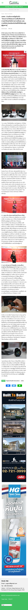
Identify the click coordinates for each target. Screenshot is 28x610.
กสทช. (22, 381)
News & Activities (8, 13)
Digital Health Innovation (13, 381)
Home (2, 13)
